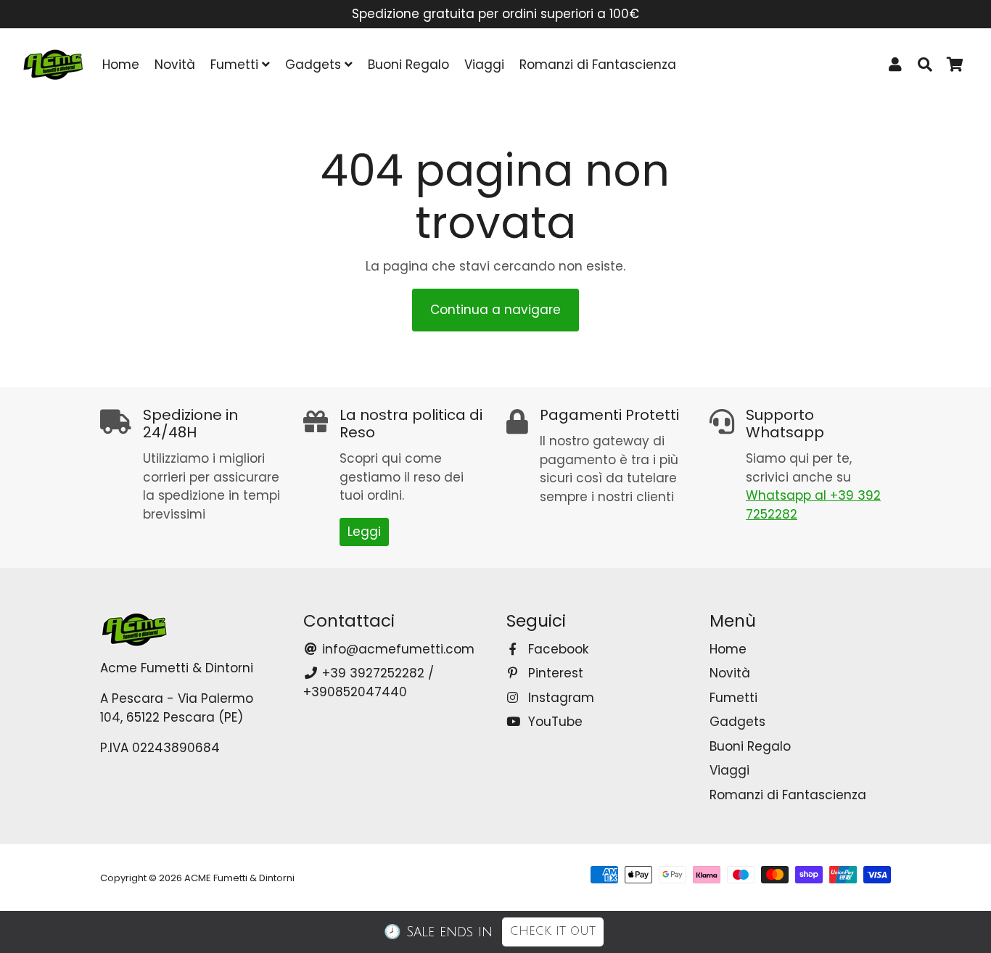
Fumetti (236, 64)
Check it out (553, 931)
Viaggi (484, 64)
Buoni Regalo (408, 64)
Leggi (364, 531)
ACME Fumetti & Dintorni (239, 878)
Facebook (556, 649)
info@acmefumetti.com (396, 649)
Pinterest (554, 673)
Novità (175, 64)
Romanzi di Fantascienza (597, 64)
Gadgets (315, 64)
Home (120, 64)
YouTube (554, 721)
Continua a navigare (495, 309)
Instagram (559, 697)
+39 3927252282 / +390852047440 (368, 682)
